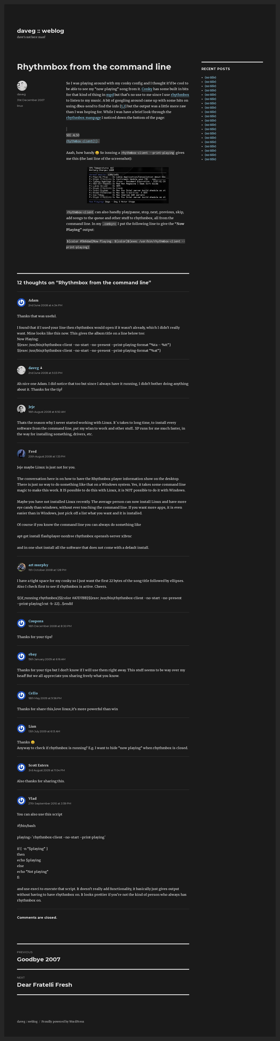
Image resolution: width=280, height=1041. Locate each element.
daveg (21, 94)
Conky (147, 89)
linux (20, 105)
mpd (110, 95)
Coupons (35, 621)
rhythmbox (180, 95)
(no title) (210, 77)
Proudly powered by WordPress (62, 1021)
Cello (33, 693)
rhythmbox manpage (83, 118)
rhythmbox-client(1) (81, 141)
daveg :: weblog (40, 30)
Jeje (31, 407)
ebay (32, 654)
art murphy (38, 565)
